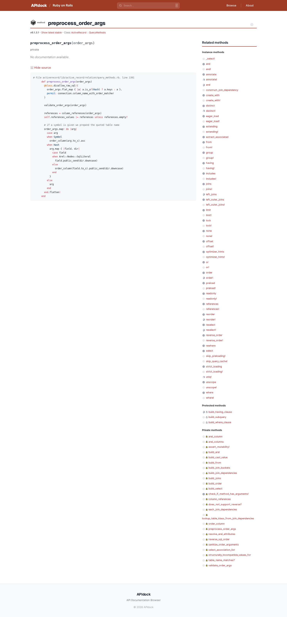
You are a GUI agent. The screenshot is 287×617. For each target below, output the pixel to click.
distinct (210, 105)
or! (207, 267)
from (209, 142)
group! (210, 157)
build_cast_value (218, 457)
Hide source (42, 67)
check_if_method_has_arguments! (229, 493)
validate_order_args (220, 565)
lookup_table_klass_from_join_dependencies (228, 518)
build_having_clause (220, 411)
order (209, 272)
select (209, 350)
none (209, 230)
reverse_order (214, 335)
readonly (211, 293)
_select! (210, 58)
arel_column (215, 436)
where (209, 392)
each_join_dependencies (223, 509)
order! (209, 277)
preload (210, 283)
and (208, 63)
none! (209, 236)
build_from (215, 462)
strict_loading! (214, 371)
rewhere (211, 345)
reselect (210, 324)
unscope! (211, 387)
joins (208, 183)
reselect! (211, 329)
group (209, 152)
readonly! (211, 298)
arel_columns (216, 441)
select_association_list (222, 549)
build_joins (215, 478)
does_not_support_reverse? (225, 504)
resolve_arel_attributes (222, 534)
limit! (209, 215)
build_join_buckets (219, 467)
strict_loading (214, 366)
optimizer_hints (215, 251)
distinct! (211, 110)
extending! (212, 131)
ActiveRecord (78, 32)
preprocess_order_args (222, 528)
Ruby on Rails (63, 5)
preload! (211, 288)
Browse (231, 5)
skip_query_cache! (216, 361)
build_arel (214, 452)
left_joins (211, 194)
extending (211, 126)
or (207, 262)
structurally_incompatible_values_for (230, 554)
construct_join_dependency (222, 90)
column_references (220, 499)
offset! (210, 246)
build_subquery (217, 417)
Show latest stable (51, 32)
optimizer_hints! (215, 256)
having (210, 162)
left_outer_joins (215, 199)
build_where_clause (220, 422)
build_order (215, 483)
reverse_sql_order (219, 539)
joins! (209, 189)
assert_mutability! (219, 446)
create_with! (213, 100)
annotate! (211, 79)
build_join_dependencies (223, 473)
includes (211, 173)
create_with (213, 95)
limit (208, 209)
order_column (217, 523)
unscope (211, 382)
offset (209, 241)
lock (208, 220)
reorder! (211, 319)
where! (210, 397)
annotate (211, 74)
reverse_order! (214, 340)
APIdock (39, 5)
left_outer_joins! (215, 204)
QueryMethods (97, 32)
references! (212, 309)
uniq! (209, 376)
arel (208, 84)
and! (208, 69)
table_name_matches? (222, 560)
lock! (209, 225)
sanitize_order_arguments (224, 544)
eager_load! (213, 121)
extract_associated (217, 137)
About (250, 5)
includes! (211, 178)
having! (210, 168)
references (212, 303)
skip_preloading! (216, 356)
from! (209, 147)
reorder (210, 314)
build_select (215, 488)
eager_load (212, 116)
